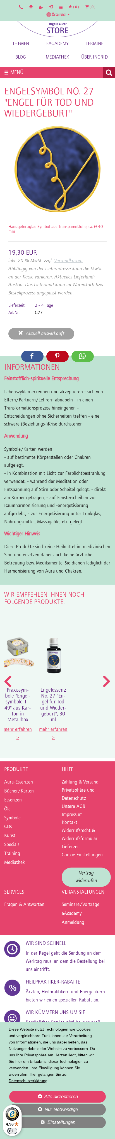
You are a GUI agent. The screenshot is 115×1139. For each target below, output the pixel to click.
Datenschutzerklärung (28, 1080)
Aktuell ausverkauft (43, 333)
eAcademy (57, 43)
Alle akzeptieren (43, 1096)
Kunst (9, 835)
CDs (8, 826)
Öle (7, 809)
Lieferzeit (71, 847)
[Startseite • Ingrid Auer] (57, 29)
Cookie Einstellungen (82, 855)
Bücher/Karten (19, 791)
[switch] (12, 1131)
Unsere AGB (73, 806)
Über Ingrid (94, 57)
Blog (20, 57)
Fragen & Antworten (24, 904)
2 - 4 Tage (44, 305)
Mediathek (57, 57)
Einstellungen (42, 1123)
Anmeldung (73, 922)
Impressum (72, 814)
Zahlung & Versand (80, 782)
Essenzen (13, 800)
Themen (20, 43)
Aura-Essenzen (18, 782)
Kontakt (69, 822)
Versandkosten (68, 261)
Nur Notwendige (43, 1111)
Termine (94, 43)
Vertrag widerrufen (86, 877)
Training (12, 853)
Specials (11, 844)
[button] (58, 14)
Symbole (12, 818)
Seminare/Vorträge (80, 904)
